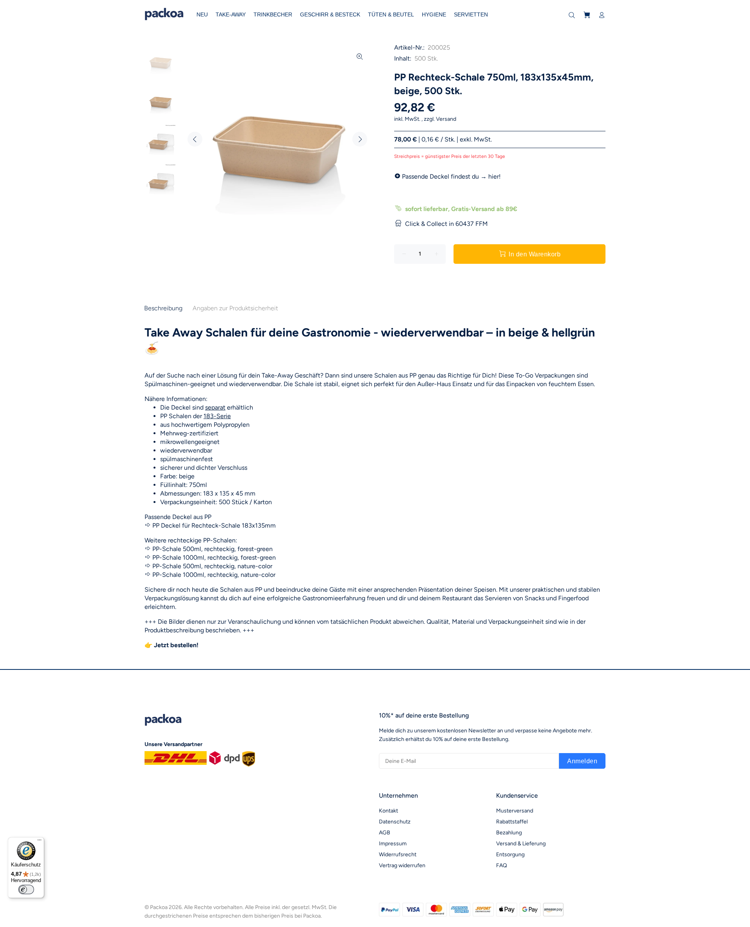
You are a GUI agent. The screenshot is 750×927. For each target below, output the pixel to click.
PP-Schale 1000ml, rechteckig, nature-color (213, 574)
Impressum (393, 843)
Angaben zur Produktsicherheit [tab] (235, 308)
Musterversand (514, 810)
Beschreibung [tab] (163, 308)
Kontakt (388, 810)
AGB (384, 832)
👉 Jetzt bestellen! (171, 645)
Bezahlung (509, 832)
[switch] (26, 889)
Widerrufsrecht (397, 854)
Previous (195, 139)
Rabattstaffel (512, 821)
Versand (446, 119)
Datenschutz (395, 821)
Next (359, 139)
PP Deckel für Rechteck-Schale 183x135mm (214, 525)
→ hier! (490, 176)
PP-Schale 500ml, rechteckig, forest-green (212, 549)
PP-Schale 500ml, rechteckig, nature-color (212, 566)
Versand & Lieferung (521, 843)
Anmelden (582, 761)
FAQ (501, 865)
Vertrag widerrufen (402, 865)
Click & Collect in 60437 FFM (446, 223)
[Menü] (39, 841)
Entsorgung (510, 854)
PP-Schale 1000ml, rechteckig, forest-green (214, 557)
